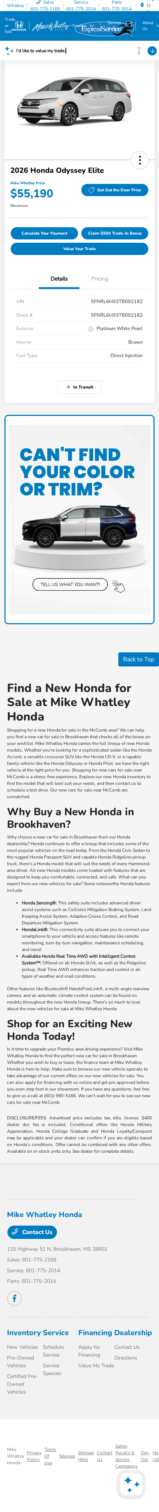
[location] (142, 6)
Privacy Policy (34, 1456)
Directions (125, 1357)
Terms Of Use (50, 1456)
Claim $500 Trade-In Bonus (115, 233)
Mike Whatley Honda (15, 1456)
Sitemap (67, 1456)
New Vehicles (22, 1347)
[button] (140, 160)
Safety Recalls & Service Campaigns (126, 1456)
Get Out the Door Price (119, 190)
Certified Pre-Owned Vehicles (22, 1384)
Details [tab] (59, 278)
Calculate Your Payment (44, 233)
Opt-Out (145, 1456)
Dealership (133, 1333)
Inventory (24, 1333)
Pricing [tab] (99, 278)
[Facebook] (14, 1298)
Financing (95, 1333)
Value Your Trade (79, 249)
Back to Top (138, 659)
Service (56, 1333)
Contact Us (37, 1232)
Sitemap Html (86, 1456)
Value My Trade (96, 1365)
